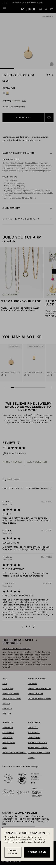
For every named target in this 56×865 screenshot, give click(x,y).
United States (13, 852)
